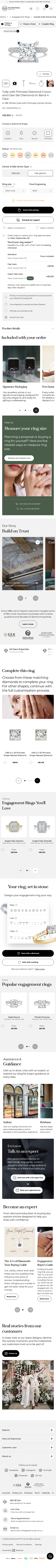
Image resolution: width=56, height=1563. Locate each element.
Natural (16, 173)
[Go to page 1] (24, 780)
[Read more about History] (37, 542)
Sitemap (38, 1545)
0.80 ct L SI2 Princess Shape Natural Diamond (15, 754)
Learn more (28, 624)
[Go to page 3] (29, 780)
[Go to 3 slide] (30, 410)
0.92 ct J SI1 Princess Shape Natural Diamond (40, 754)
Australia (6, 1493)
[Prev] (17, 1310)
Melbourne (17, 1493)
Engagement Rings (21, 17)
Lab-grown (40, 173)
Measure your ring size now (19, 458)
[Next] (36, 410)
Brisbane (28, 1493)
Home (3, 17)
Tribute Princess (42, 1017)
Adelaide (46, 1493)
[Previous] (20, 410)
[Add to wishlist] (5, 762)
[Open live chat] (31, 8)
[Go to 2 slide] (28, 410)
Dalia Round (14, 1017)
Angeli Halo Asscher (14, 841)
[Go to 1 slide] (25, 410)
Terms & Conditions (24, 1545)
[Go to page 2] (27, 780)
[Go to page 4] (31, 780)
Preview (45, 74)
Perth (37, 1493)
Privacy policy (7, 1545)
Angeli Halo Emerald (42, 841)
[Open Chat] (50, 1556)
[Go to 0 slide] (25, 598)
